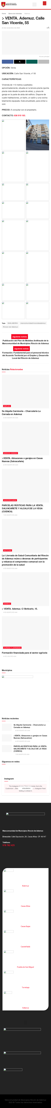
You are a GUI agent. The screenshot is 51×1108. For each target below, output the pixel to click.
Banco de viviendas (15, 13)
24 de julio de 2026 (9, 656)
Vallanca (25, 1008)
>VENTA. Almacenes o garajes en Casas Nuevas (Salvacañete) (22, 460)
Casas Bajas (25, 926)
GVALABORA (13, 323)
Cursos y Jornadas (12, 648)
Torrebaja (25, 987)
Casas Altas (25, 906)
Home (4, 13)
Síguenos (26, 788)
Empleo (7, 406)
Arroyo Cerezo (10, 453)
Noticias (7, 550)
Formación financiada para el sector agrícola (24, 652)
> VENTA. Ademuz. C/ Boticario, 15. (20, 608)
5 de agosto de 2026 (10, 568)
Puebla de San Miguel (25, 967)
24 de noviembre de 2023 (11, 28)
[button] (34, 4)
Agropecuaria (10, 500)
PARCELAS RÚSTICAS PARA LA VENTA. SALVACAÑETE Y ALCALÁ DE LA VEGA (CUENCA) (22, 508)
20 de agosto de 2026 (10, 465)
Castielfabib (25, 947)
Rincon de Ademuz (10, 327)
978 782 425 (8, 845)
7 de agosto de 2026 (10, 515)
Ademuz (27, 13)
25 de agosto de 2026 (10, 418)
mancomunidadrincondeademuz (33, 323)
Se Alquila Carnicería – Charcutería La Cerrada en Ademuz (21, 412)
